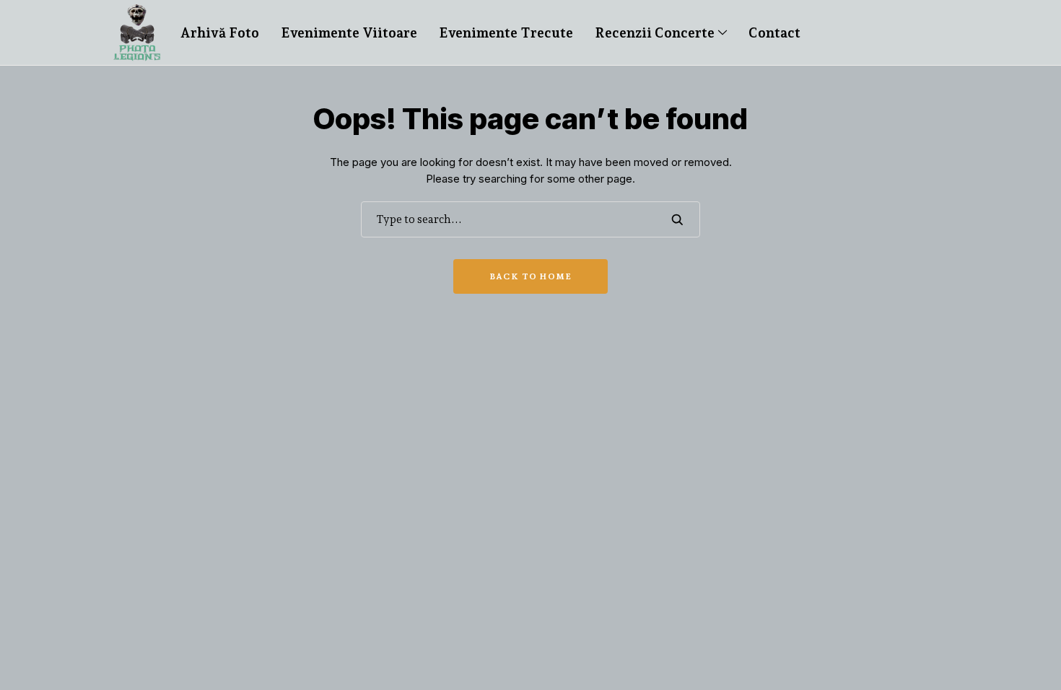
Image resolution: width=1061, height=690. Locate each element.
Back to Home (530, 276)
